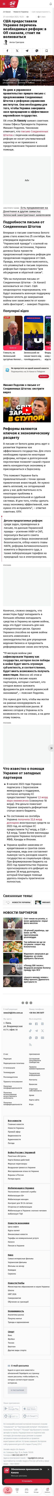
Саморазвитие (14, 1298)
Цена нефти (13, 1227)
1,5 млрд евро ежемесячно (27, 799)
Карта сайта (34, 1100)
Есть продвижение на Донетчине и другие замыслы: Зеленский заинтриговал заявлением (27, 211)
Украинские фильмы (17, 1262)
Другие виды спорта (17, 1350)
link (30, 1023)
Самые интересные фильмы (20, 1259)
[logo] (12, 4)
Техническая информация (34, 1074)
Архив (31, 1095)
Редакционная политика (13, 1063)
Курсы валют (14, 1230)
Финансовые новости (18, 1234)
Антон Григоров (17, 42)
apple (30, 1408)
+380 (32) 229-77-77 (19, 1455)
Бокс (10, 1335)
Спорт (11, 1331)
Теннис (11, 1343)
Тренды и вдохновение (18, 1322)
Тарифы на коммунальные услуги (23, 1238)
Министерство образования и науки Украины (29, 1287)
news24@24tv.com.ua (13, 1013)
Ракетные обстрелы (17, 1156)
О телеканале (9, 1068)
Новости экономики (18, 1223)
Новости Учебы (16, 1283)
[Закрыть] (48, 1469)
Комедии (12, 1270)
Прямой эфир (14, 1132)
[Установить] (27, 1475)
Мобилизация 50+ (16, 1195)
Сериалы (12, 1274)
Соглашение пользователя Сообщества (35, 1060)
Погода (11, 1143)
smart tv (11, 1416)
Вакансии (33, 1084)
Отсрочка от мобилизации (20, 1207)
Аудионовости (14, 1139)
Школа (11, 1290)
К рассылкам (17, 1390)
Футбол (11, 1339)
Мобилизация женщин (18, 1199)
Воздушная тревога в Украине (21, 1167)
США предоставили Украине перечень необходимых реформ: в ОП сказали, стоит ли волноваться (41, 12)
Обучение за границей (18, 1302)
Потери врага (14, 1179)
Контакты (33, 1080)
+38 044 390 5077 (36, 1013)
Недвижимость (16, 1311)
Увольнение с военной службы (22, 1192)
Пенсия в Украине (16, 1245)
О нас (5, 1054)
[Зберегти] (47, 51)
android (11, 1408)
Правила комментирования (37, 1068)
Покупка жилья (15, 1318)
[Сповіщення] (50, 4)
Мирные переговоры (17, 1164)
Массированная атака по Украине (23, 1171)
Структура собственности (35, 1090)
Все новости (14, 1120)
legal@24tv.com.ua (35, 1458)
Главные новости (16, 1124)
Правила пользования (12, 1082)
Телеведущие (9, 1072)
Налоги (11, 1242)
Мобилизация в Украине (21, 1188)
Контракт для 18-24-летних (20, 1203)
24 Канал (7, 12)
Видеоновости (14, 1136)
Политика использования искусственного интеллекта (10, 1095)
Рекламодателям (10, 1077)
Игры (31, 1104)
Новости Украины (21, 12)
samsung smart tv (30, 1416)
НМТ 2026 (12, 1294)
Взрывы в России (16, 1175)
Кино (10, 1255)
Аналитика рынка (16, 1315)
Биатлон (12, 1347)
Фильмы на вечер (16, 1266)
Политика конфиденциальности (12, 1087)
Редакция (7, 1059)
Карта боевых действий (18, 1160)
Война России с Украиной (21, 1152)
